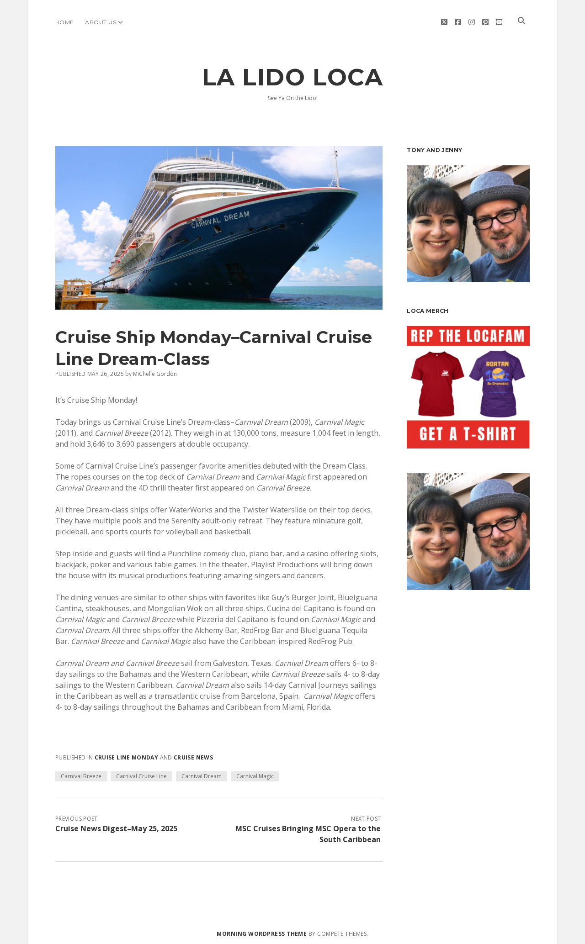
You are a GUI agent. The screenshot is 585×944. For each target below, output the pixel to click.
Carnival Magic (255, 776)
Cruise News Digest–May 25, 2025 (116, 828)
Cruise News (193, 757)
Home (64, 22)
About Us (100, 22)
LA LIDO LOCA (292, 77)
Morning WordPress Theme (262, 934)
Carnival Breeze (81, 776)
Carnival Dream (201, 776)
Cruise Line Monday (126, 757)
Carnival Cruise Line (141, 776)
